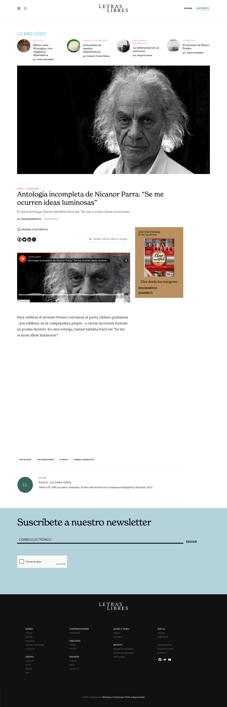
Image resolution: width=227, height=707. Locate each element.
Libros (28, 664)
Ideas (20, 188)
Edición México (147, 287)
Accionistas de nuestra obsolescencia (92, 48)
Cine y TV (29, 660)
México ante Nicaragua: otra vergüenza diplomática (43, 50)
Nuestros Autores (165, 648)
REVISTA (118, 645)
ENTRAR (188, 8)
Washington (140, 43)
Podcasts (118, 636)
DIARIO (29, 629)
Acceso (161, 632)
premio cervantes (84, 459)
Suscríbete (145, 292)
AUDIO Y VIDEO (121, 629)
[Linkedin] (29, 239)
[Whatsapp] (34, 239)
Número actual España (124, 652)
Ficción (72, 648)
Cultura (28, 632)
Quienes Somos (165, 644)
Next (179, 262)
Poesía (64, 459)
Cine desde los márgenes (159, 282)
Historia (73, 660)
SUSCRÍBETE (202, 8)
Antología (25, 459)
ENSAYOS (74, 657)
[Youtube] (170, 660)
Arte (27, 672)
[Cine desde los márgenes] (159, 259)
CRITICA (29, 657)
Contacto (162, 652)
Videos (117, 632)
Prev (139, 262)
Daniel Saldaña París (55, 482)
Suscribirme (163, 636)
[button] (19, 8)
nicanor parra (45, 459)
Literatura (189, 40)
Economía (30, 640)
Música (28, 668)
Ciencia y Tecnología (95, 40)
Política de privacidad (135, 697)
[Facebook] (19, 239)
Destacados (119, 656)
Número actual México (124, 648)
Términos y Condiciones (113, 697)
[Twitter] (24, 239)
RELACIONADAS (62, 503)
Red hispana (140, 40)
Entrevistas (74, 632)
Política (38, 40)
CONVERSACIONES (79, 629)
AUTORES (158, 503)
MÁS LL (161, 629)
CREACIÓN (74, 641)
